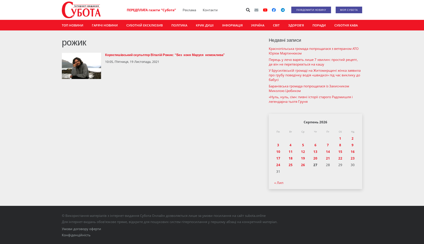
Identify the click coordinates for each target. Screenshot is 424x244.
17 (278, 158)
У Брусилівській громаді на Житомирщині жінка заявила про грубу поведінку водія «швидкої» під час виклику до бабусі (315, 75)
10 (278, 151)
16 (353, 151)
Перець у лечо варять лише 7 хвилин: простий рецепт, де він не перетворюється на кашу (313, 61)
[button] (248, 9)
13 (315, 151)
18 (291, 158)
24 (278, 165)
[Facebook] (274, 10)
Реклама (189, 10)
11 (291, 151)
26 (303, 165)
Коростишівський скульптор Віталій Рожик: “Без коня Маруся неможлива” (165, 55)
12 (303, 151)
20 (315, 158)
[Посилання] (81, 10)
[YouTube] (265, 10)
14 (328, 151)
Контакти (210, 10)
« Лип (278, 182)
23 (353, 158)
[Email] (256, 10)
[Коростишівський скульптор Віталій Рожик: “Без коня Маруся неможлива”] (81, 66)
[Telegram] (283, 10)
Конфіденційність (76, 235)
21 (328, 158)
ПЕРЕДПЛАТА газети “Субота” (151, 10)
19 (303, 158)
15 (340, 151)
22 (340, 158)
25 (291, 165)
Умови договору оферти (81, 229)
